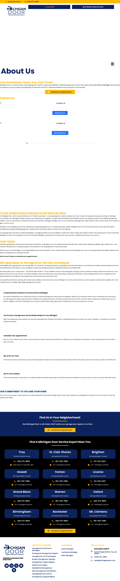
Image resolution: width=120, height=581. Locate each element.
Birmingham (22, 512)
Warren (60, 492)
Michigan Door (60, 113)
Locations (66, 545)
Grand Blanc (22, 492)
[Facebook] (6, 565)
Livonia (98, 472)
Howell (22, 472)
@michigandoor (60, 133)
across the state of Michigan (99, 85)
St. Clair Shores (60, 452)
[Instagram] (11, 565)
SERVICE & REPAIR (41, 545)
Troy (22, 452)
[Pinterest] (21, 565)
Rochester (60, 512)
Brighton (98, 452)
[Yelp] (16, 565)
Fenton (60, 472)
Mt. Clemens (98, 512)
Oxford (98, 492)
